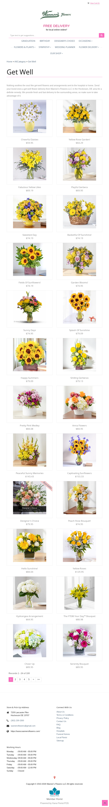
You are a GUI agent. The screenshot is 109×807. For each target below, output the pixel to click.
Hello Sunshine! (29, 568)
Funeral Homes (63, 734)
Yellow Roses (79, 568)
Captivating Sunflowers (79, 473)
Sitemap (60, 740)
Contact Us (61, 721)
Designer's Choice (64, 40)
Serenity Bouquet (79, 663)
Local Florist (61, 737)
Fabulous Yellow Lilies (29, 187)
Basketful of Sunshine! (79, 234)
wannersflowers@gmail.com (23, 726)
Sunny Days (29, 330)
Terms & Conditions (65, 715)
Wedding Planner (65, 47)
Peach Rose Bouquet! (79, 520)
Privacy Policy (62, 718)
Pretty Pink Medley (29, 425)
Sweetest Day (29, 234)
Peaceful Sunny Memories (29, 473)
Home (9, 62)
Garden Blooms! (79, 282)
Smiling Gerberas (79, 377)
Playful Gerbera (79, 187)
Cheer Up (30, 663)
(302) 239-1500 (17, 720)
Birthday (45, 40)
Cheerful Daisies (29, 139)
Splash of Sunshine (79, 330)
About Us (60, 712)
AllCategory (20, 62)
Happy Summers (29, 377)
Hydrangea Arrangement (29, 616)
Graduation (28, 40)
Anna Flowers (79, 425)
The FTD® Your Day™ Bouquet (79, 616)
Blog (58, 728)
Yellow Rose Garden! (79, 139)
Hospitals (60, 731)
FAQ (58, 724)
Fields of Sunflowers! (30, 282)
